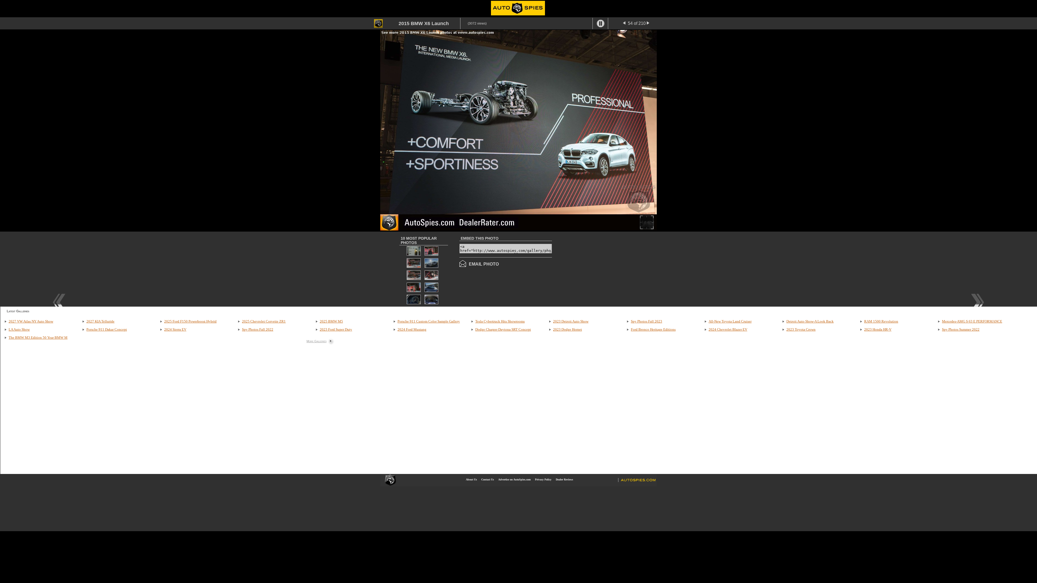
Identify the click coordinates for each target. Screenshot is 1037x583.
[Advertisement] (597, 268)
